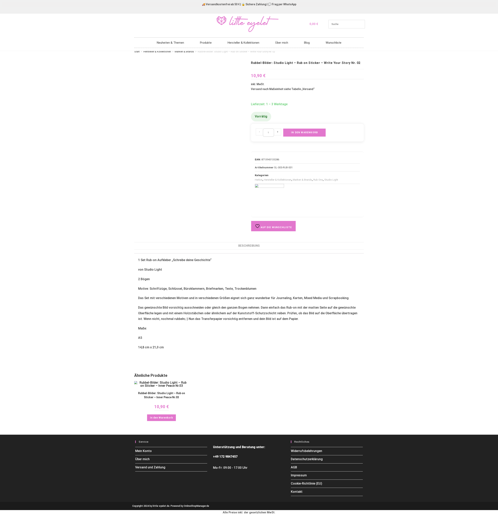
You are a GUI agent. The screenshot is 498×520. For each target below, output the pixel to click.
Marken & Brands (184, 51)
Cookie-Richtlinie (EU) (306, 483)
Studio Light (331, 179)
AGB (294, 467)
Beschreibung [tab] (249, 245)
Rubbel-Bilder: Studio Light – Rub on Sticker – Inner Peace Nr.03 (161, 395)
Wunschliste (333, 42)
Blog (307, 42)
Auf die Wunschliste (276, 227)
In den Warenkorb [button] (161, 417)
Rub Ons (318, 179)
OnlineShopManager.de (196, 506)
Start (137, 51)
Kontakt (296, 492)
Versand (307, 89)
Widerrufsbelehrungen (306, 451)
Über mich (281, 42)
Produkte (206, 42)
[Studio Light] (269, 198)
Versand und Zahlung (150, 467)
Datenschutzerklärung (307, 459)
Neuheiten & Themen (170, 42)
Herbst (258, 179)
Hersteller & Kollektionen (243, 42)
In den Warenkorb (304, 132)
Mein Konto (143, 451)
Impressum (299, 475)
